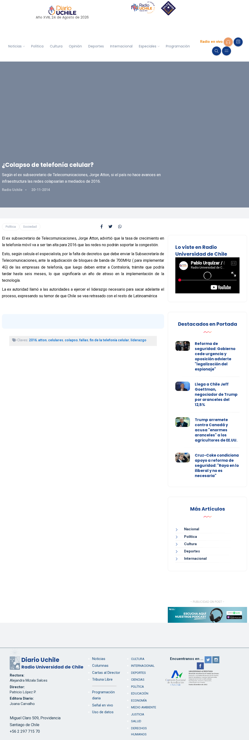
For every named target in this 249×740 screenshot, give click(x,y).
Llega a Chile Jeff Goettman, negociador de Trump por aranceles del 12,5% (216, 394)
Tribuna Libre (102, 679)
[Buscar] (216, 50)
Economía (139, 700)
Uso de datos (103, 712)
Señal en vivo (102, 705)
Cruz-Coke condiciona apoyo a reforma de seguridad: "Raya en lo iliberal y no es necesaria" (217, 465)
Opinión (75, 46)
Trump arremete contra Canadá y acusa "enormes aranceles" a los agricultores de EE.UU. (216, 430)
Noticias (15, 46)
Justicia (137, 714)
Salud (136, 721)
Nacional (191, 529)
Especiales (147, 46)
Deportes (96, 46)
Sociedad (30, 226)
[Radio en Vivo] (228, 41)
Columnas (100, 665)
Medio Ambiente (143, 707)
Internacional (121, 46)
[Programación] (238, 41)
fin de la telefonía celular (109, 340)
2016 (33, 340)
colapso (71, 340)
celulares (55, 340)
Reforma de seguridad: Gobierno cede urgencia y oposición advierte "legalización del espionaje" (215, 356)
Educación (139, 693)
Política (37, 46)
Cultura (56, 46)
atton (42, 340)
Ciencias (137, 679)
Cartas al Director (106, 672)
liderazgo (138, 340)
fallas (83, 340)
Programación (178, 46)
